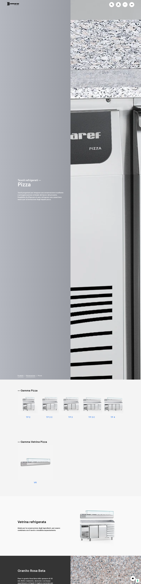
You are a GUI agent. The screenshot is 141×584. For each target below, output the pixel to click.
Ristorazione (30, 375)
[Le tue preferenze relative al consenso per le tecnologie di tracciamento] (137, 580)
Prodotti (21, 375)
